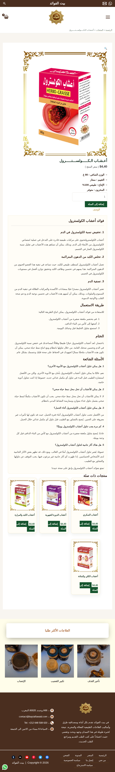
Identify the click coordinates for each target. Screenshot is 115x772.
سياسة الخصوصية (72, 760)
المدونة (78, 755)
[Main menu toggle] (108, 17)
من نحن (102, 760)
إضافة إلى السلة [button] (89, 526)
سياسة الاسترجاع (85, 765)
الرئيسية (102, 755)
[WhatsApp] (110, 3)
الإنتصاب (21, 681)
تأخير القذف (94, 681)
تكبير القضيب (57, 681)
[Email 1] (105, 3)
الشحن (66, 755)
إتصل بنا (89, 760)
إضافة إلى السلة (96, 204)
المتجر (90, 755)
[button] (4, 3)
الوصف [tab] (96, 209)
